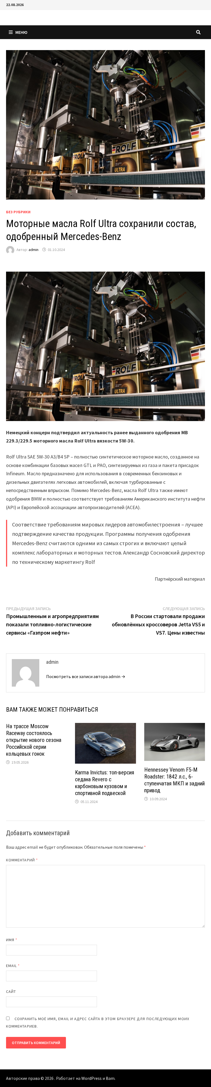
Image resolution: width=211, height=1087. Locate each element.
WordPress (91, 1078)
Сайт (11, 991)
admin (33, 249)
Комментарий (22, 859)
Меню (21, 32)
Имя (11, 939)
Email (13, 965)
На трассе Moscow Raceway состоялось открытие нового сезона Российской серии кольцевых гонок (33, 740)
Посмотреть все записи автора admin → (85, 676)
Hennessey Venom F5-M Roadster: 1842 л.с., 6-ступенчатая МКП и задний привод (174, 780)
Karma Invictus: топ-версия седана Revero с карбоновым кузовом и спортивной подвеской (104, 782)
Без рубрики (18, 211)
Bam (110, 1078)
